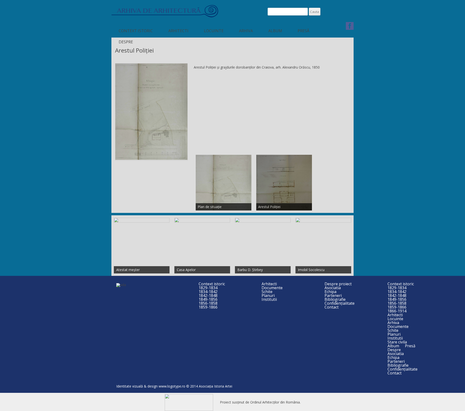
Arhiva (246, 30)
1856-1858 (208, 303)
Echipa (330, 291)
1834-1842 (208, 291)
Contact (332, 307)
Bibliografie (335, 299)
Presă (303, 30)
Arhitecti (178, 30)
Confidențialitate (340, 303)
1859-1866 (208, 307)
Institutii (269, 299)
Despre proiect (338, 284)
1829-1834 (208, 287)
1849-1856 (208, 299)
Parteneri (333, 295)
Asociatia (333, 287)
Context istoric (136, 30)
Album (275, 30)
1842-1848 (208, 295)
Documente (272, 287)
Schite (267, 291)
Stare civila (397, 342)
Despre (126, 42)
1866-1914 (397, 311)
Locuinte (214, 30)
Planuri (268, 295)
